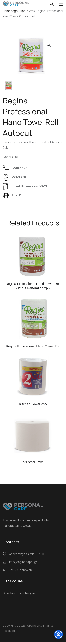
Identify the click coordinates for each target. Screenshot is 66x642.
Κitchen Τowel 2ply (33, 404)
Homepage (10, 11)
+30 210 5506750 (20, 570)
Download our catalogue (19, 593)
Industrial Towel (33, 462)
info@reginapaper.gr (23, 562)
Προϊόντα (27, 11)
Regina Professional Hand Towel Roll (33, 346)
